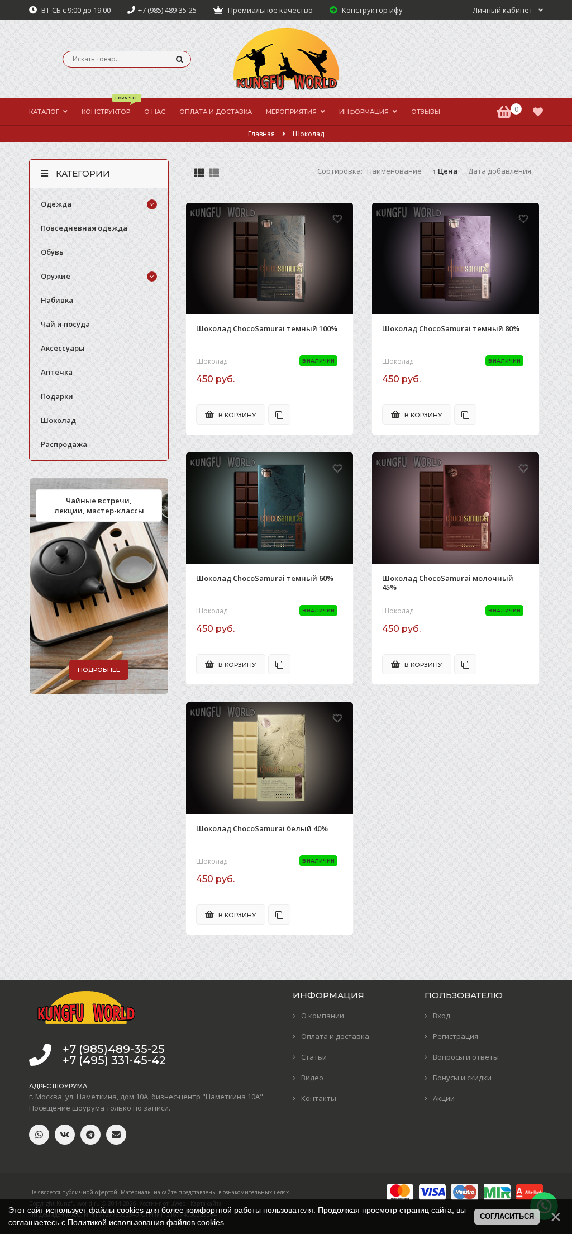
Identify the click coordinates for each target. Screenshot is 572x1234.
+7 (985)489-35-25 (114, 1049)
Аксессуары (63, 348)
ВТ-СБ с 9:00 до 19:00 (75, 10)
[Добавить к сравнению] (279, 414)
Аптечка (57, 372)
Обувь (52, 252)
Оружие (55, 276)
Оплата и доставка (335, 1036)
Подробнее (99, 670)
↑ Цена (444, 171)
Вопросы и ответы (466, 1057)
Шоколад (211, 361)
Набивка (57, 300)
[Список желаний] (538, 111)
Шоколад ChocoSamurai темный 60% (264, 578)
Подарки (57, 396)
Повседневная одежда (84, 228)
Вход (441, 1016)
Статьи (314, 1057)
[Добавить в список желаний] (337, 218)
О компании (322, 1016)
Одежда (56, 204)
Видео (312, 1078)
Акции (444, 1098)
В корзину (236, 415)
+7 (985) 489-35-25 (167, 10)
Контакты (318, 1098)
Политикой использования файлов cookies (146, 1222)
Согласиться (507, 1216)
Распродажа (64, 444)
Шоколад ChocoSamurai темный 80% (450, 328)
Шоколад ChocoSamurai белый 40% (262, 828)
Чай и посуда (65, 324)
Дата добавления (499, 171)
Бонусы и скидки (462, 1078)
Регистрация (455, 1036)
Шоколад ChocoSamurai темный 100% (266, 328)
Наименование (394, 171)
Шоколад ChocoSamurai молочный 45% (447, 583)
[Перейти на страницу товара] (269, 258)
